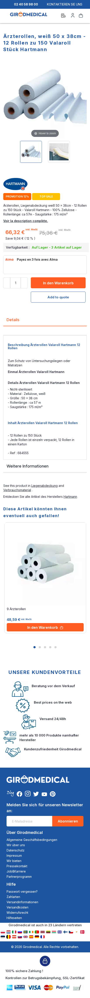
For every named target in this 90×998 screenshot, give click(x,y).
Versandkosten (17, 907)
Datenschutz (15, 850)
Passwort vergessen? (22, 891)
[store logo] (28, 16)
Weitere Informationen (27, 466)
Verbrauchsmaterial (17, 490)
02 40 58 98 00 (26, 4)
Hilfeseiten (14, 918)
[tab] (45, 321)
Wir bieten (14, 861)
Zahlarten (13, 897)
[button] (34, 647)
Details (13, 319)
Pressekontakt (17, 866)
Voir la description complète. (25, 221)
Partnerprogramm (19, 876)
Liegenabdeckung (44, 485)
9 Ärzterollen (16, 609)
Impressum (14, 855)
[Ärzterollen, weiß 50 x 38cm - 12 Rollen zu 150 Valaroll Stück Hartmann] (31, 152)
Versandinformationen (22, 902)
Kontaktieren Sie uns (64, 4)
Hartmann (70, 496)
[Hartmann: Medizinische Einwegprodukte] (45, 184)
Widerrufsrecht (17, 912)
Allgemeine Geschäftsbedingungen (32, 840)
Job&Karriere (16, 871)
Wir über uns (16, 845)
